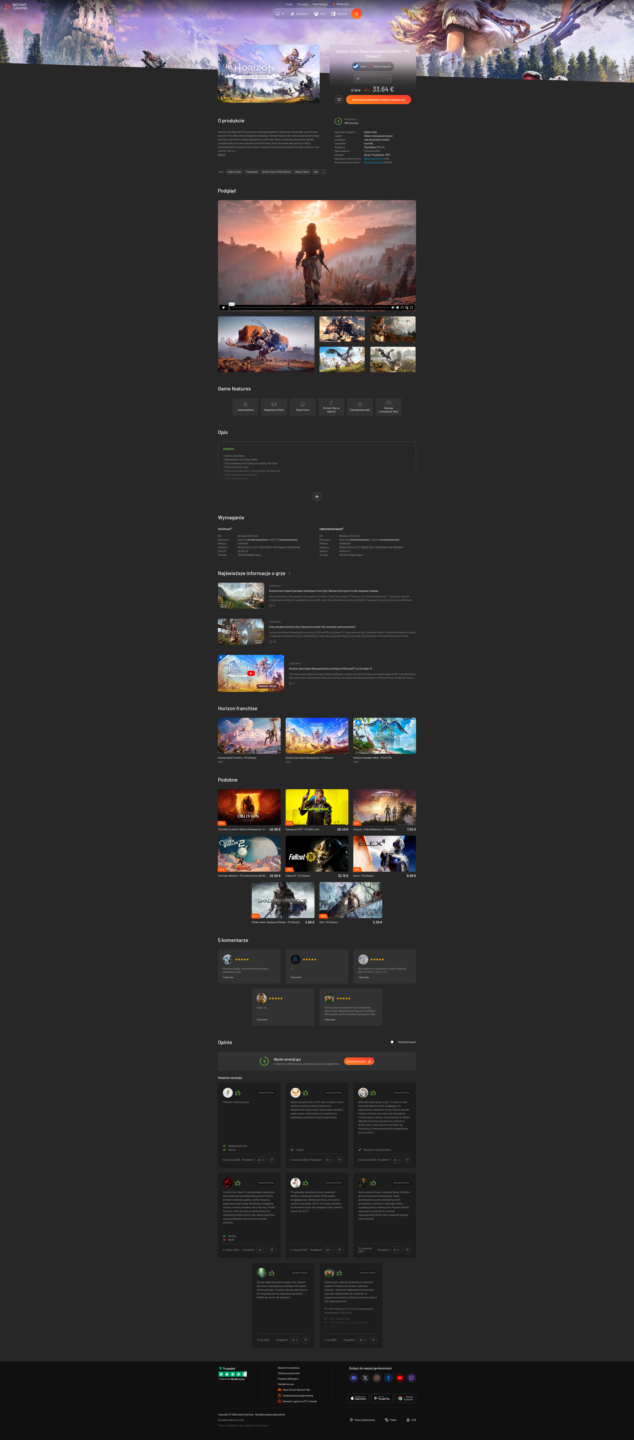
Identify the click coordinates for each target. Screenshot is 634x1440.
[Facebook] (388, 1377)
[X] (365, 1377)
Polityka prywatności (289, 1373)
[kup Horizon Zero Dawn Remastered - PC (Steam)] (317, 736)
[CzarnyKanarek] (262, 1273)
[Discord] (353, 1377)
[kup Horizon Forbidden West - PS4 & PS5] (384, 736)
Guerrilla (368, 143)
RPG (388, 154)
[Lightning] (228, 1093)
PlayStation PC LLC (374, 147)
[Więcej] (350, 1305)
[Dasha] (295, 1183)
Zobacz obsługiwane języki (378, 135)
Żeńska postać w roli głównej (276, 171)
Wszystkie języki (407, 1041)
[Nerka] (329, 998)
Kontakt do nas (286, 1384)
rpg (316, 171)
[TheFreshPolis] (228, 1183)
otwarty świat (234, 171)
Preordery (302, 4)
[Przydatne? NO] (272, 1159)
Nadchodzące (320, 4)
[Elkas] (363, 1183)
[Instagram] (376, 1377)
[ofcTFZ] (363, 959)
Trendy (288, 4)
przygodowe (251, 171)
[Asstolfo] (295, 959)
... (324, 171)
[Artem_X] (228, 959)
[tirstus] (262, 998)
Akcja (367, 154)
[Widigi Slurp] (363, 1093)
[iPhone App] (358, 1398)
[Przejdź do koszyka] (613, 6)
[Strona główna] (16, 7)
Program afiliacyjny (288, 1378)
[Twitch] (411, 1377)
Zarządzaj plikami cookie (231, 1419)
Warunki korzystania (288, 1367)
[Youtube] (400, 1377)
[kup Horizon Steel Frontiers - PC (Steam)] (249, 736)
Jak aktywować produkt (377, 139)
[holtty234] (295, 1093)
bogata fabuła (302, 171)
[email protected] (257, 539)
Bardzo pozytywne (374, 158)
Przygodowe (377, 154)
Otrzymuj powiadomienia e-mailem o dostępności (378, 99)
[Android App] (382, 1398)
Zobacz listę (370, 131)
